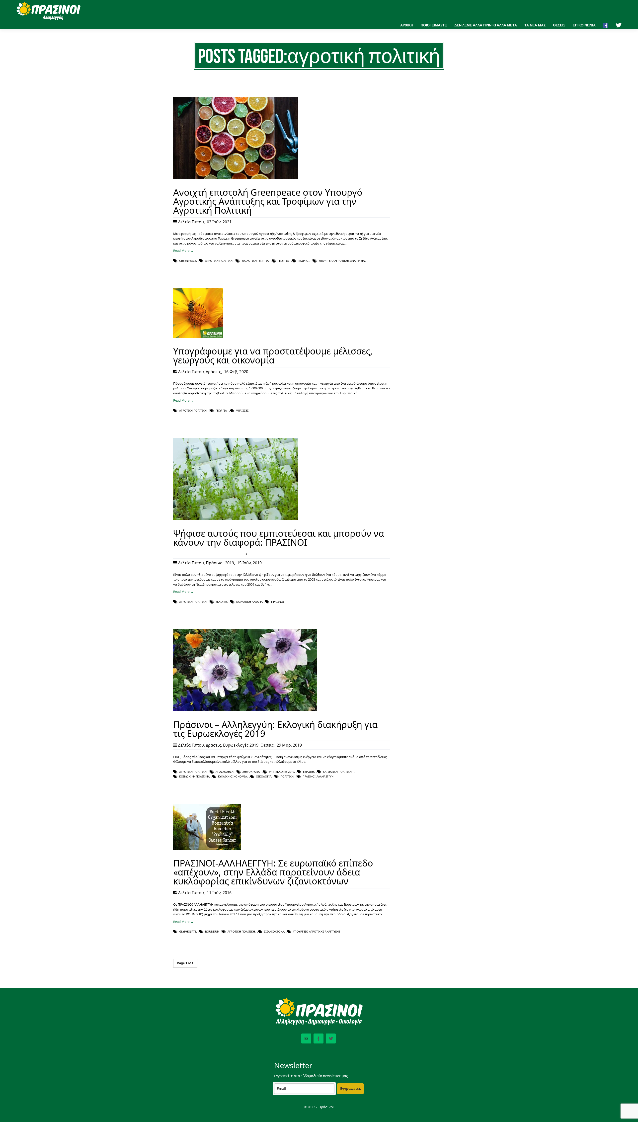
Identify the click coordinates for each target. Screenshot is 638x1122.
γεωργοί (304, 260)
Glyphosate (187, 931)
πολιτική (287, 776)
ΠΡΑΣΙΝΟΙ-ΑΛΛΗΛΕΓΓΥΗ (318, 776)
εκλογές (221, 602)
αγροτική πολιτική (219, 260)
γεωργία (283, 260)
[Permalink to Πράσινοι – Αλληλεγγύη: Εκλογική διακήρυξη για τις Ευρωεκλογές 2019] (245, 710)
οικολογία (263, 776)
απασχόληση (225, 772)
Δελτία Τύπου (191, 222)
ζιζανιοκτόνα (274, 931)
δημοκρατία (251, 772)
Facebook (318, 1038)
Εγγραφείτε (350, 1088)
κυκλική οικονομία (232, 776)
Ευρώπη (308, 772)
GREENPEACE (187, 260)
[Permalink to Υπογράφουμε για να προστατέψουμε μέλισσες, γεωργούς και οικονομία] (198, 336)
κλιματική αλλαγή (249, 602)
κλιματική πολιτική (337, 772)
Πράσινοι (277, 602)
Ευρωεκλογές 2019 (240, 745)
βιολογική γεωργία (255, 260)
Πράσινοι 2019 (220, 563)
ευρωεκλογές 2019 (281, 772)
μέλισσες (242, 410)
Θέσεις (267, 745)
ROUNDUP (212, 931)
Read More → (183, 250)
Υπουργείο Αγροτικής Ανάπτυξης (342, 260)
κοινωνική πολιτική (194, 776)
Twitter (331, 1038)
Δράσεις (213, 371)
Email (306, 1038)
